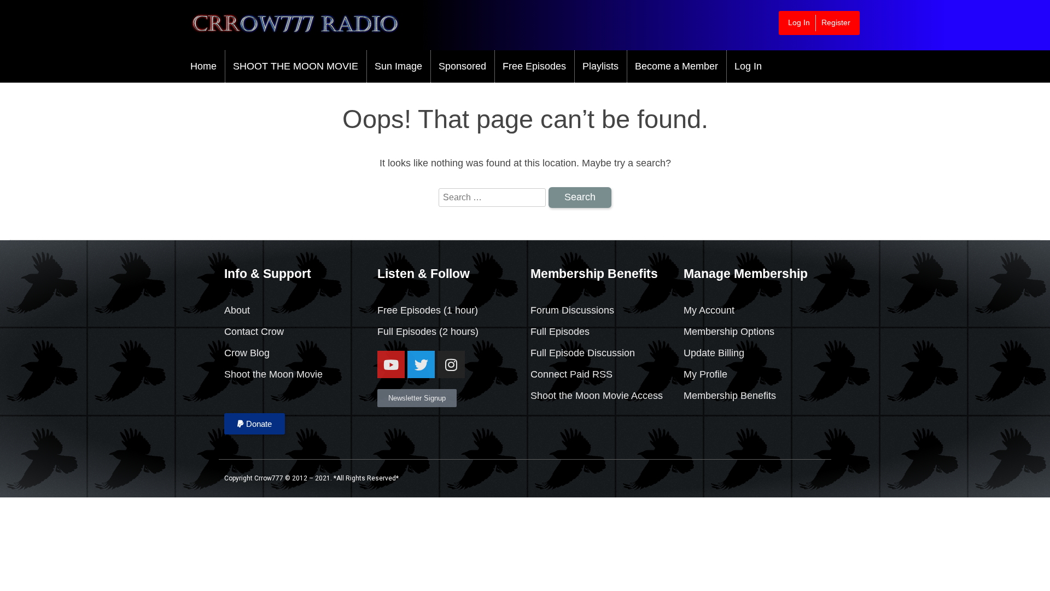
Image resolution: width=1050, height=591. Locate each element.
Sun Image (398, 66)
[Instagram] (451, 364)
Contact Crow (254, 331)
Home (203, 66)
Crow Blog (247, 352)
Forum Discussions (572, 310)
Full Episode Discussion (582, 352)
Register (835, 22)
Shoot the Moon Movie (273, 374)
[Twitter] (421, 364)
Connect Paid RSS (571, 374)
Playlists (600, 66)
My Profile (705, 374)
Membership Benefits (730, 395)
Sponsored (462, 66)
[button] (254, 423)
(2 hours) (457, 331)
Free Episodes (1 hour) (427, 310)
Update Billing (714, 352)
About (237, 310)
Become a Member (676, 66)
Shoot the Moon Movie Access (596, 395)
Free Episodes (534, 66)
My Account (709, 310)
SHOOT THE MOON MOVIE (295, 66)
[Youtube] (391, 364)
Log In (799, 22)
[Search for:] (494, 197)
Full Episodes (406, 331)
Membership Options (729, 331)
